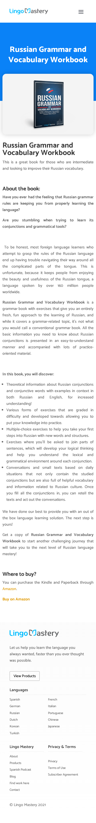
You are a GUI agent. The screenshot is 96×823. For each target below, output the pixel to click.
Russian (15, 713)
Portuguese (55, 713)
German (15, 706)
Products (15, 763)
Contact (15, 790)
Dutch (14, 719)
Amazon (9, 589)
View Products (25, 676)
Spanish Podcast (20, 769)
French (52, 699)
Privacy (52, 761)
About (14, 756)
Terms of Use (57, 768)
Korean (14, 726)
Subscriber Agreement (63, 774)
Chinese (53, 719)
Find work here (19, 783)
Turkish (14, 733)
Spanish (15, 699)
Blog (13, 776)
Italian (52, 706)
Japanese (54, 726)
